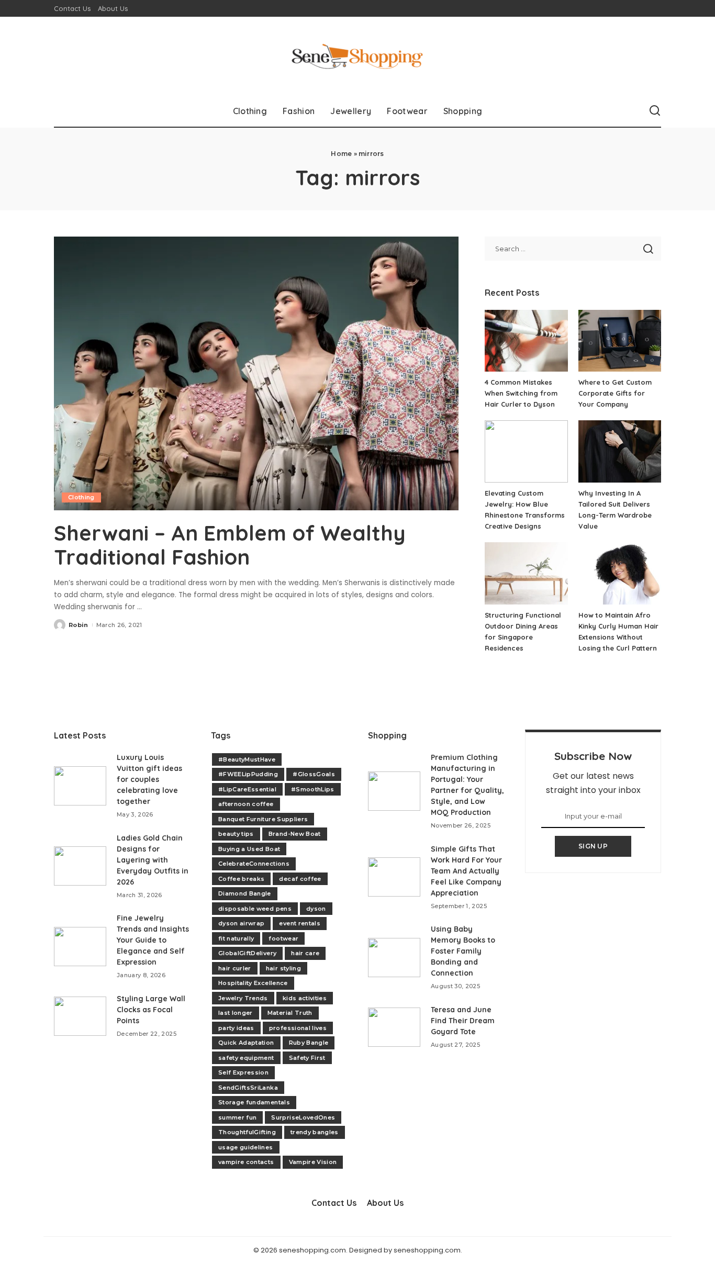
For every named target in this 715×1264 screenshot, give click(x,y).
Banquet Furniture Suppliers (263, 819)
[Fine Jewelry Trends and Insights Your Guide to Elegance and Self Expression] (80, 946)
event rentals (299, 923)
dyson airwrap (241, 923)
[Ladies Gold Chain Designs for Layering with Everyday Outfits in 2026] (80, 866)
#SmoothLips (312, 789)
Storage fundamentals (254, 1102)
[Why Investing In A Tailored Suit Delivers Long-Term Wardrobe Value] (619, 451)
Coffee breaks (241, 878)
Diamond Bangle (244, 893)
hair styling (283, 968)
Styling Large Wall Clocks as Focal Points (151, 1009)
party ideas (236, 1028)
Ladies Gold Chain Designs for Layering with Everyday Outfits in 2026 (152, 860)
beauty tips (236, 833)
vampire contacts (246, 1162)
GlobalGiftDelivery (247, 953)
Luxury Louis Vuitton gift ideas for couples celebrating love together (149, 779)
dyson (316, 908)
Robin (78, 625)
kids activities (305, 998)
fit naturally (236, 938)
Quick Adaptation (246, 1042)
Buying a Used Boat (249, 849)
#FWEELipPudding (248, 774)
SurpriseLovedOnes (303, 1117)
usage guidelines (245, 1147)
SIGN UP (593, 846)
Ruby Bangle (309, 1042)
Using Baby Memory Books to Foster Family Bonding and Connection (463, 951)
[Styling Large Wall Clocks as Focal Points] (80, 1016)
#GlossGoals (314, 774)
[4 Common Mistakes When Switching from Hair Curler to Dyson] (526, 341)
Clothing (81, 497)
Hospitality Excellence (253, 983)
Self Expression (243, 1072)
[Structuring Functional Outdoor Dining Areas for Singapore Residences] (526, 573)
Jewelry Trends (243, 998)
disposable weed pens (255, 908)
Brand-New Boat (295, 833)
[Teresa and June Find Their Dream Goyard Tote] (394, 1027)
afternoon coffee (246, 804)
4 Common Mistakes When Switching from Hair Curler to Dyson (521, 393)
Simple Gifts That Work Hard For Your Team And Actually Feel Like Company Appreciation (466, 871)
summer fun (237, 1117)
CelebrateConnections (253, 863)
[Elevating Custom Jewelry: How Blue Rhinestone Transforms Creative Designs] (526, 451)
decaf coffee (300, 878)
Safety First (307, 1057)
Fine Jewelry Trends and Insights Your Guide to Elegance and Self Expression (153, 940)
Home (341, 154)
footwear (283, 938)
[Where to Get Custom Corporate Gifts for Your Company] (619, 341)
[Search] (655, 111)
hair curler (234, 968)
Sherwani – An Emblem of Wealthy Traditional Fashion (230, 545)
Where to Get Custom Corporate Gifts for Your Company (615, 393)
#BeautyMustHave (246, 759)
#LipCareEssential (247, 789)
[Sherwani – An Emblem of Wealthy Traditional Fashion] (256, 373)
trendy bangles (315, 1132)
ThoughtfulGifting (247, 1132)
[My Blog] (357, 56)
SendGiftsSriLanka (248, 1087)
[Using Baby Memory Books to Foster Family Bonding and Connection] (394, 957)
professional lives (298, 1028)
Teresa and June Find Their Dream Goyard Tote (463, 1020)
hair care (305, 953)
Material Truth (289, 1012)
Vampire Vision (313, 1162)
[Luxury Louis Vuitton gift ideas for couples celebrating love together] (80, 786)
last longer (235, 1012)
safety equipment (246, 1057)
